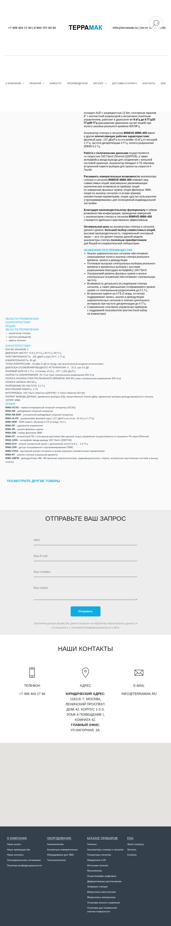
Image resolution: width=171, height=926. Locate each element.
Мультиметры (94, 870)
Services (131, 849)
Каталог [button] (98, 83)
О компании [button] (13, 83)
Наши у (11, 844)
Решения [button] (36, 83)
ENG (163, 83)
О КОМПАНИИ (17, 838)
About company (135, 844)
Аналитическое (55, 844)
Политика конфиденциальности (24, 865)
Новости (55, 83)
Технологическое (56, 860)
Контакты (148, 83)
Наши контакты (15, 854)
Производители (77, 83)
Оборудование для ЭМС (60, 854)
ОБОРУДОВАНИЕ (59, 838)
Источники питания (97, 865)
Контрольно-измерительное (62, 849)
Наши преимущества (18, 849)
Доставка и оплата (124, 83)
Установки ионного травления (103, 902)
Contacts (132, 854)
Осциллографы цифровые (101, 876)
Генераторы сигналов (99, 854)
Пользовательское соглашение (24, 860)
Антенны (92, 844)
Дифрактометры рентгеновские (104, 881)
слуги (18, 844)
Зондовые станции (97, 886)
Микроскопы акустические (101, 892)
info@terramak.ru (125, 27)
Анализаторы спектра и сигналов (105, 849)
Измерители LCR (96, 860)
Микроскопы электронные (101, 897)
